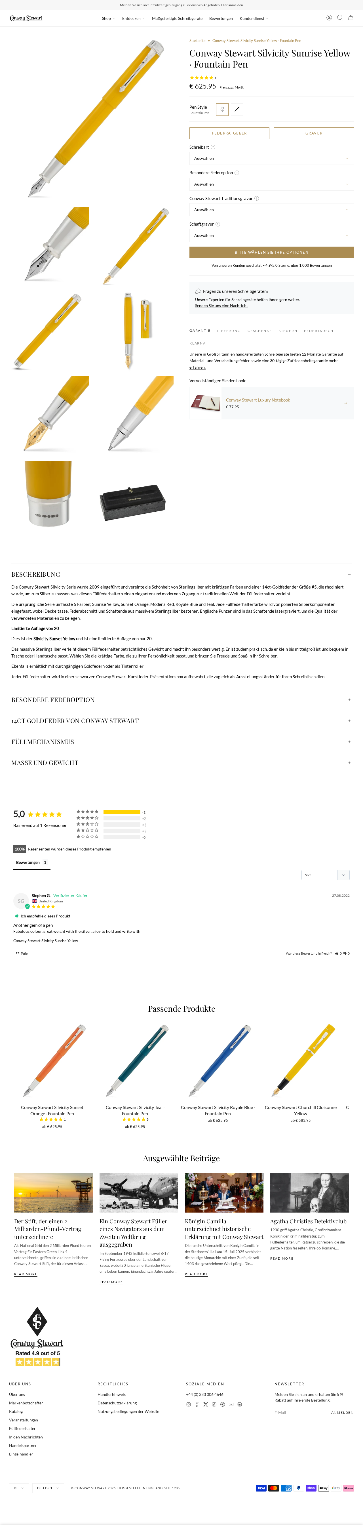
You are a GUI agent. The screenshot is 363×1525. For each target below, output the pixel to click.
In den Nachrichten (26, 1436)
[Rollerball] (237, 109)
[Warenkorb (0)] (351, 18)
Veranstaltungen (23, 1419)
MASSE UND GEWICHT (45, 762)
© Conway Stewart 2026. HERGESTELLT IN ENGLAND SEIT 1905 (125, 1488)
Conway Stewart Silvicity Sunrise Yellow (45, 940)
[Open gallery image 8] (49, 501)
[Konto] (329, 18)
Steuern (288, 331)
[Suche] (340, 18)
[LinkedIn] (239, 1405)
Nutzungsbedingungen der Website (128, 1411)
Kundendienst (252, 18)
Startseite (197, 40)
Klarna (197, 343)
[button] (338, 953)
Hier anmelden (232, 5)
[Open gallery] (91, 120)
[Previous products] (16, 1064)
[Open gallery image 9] (134, 501)
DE (16, 1488)
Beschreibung (35, 574)
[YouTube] (231, 1405)
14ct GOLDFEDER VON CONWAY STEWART (75, 720)
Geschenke (260, 331)
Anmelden (342, 1412)
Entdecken (131, 18)
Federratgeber (229, 133)
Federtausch (319, 331)
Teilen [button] (24, 953)
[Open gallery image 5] (134, 332)
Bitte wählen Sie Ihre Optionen (272, 252)
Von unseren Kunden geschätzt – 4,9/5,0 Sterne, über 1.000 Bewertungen (272, 265)
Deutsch (45, 1488)
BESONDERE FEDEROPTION (53, 699)
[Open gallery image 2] (49, 247)
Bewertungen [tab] (28, 862)
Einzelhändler (21, 1454)
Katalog (16, 1411)
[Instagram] (188, 1405)
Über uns (17, 1394)
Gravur (313, 133)
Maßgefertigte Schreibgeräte (177, 18)
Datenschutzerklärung (117, 1402)
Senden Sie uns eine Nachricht (221, 305)
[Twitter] (205, 1405)
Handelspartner (23, 1445)
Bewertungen (221, 18)
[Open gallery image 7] (134, 416)
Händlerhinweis (112, 1394)
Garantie (199, 330)
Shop (106, 18)
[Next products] (347, 1064)
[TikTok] (214, 1405)
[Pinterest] (222, 1405)
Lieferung (228, 331)
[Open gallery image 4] (49, 332)
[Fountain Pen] (222, 109)
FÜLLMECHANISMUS (42, 741)
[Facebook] (197, 1405)
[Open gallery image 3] (134, 247)
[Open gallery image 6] (49, 416)
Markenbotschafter (26, 1402)
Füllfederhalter (22, 1428)
